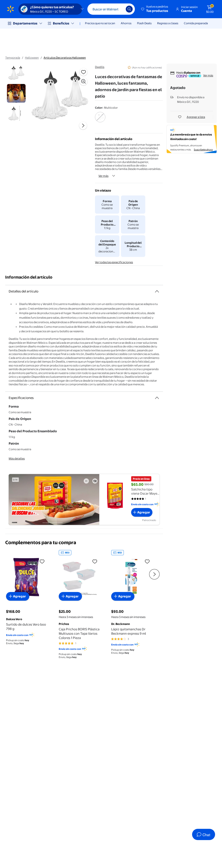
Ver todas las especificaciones (114, 262)
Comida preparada (196, 23)
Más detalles (17, 458)
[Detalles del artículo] (157, 291)
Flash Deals (144, 23)
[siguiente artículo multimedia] (83, 125)
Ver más (103, 175)
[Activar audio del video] (95, 481)
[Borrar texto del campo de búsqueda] (119, 9)
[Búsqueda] (129, 9)
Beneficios (61, 23)
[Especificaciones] (157, 397)
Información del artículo (28, 277)
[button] (154, 9)
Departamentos (25, 23)
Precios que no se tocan (100, 23)
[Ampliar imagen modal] (83, 81)
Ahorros (126, 23)
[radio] (100, 120)
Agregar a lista (196, 117)
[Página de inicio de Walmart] (10, 9)
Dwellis (99, 67)
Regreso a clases (167, 23)
